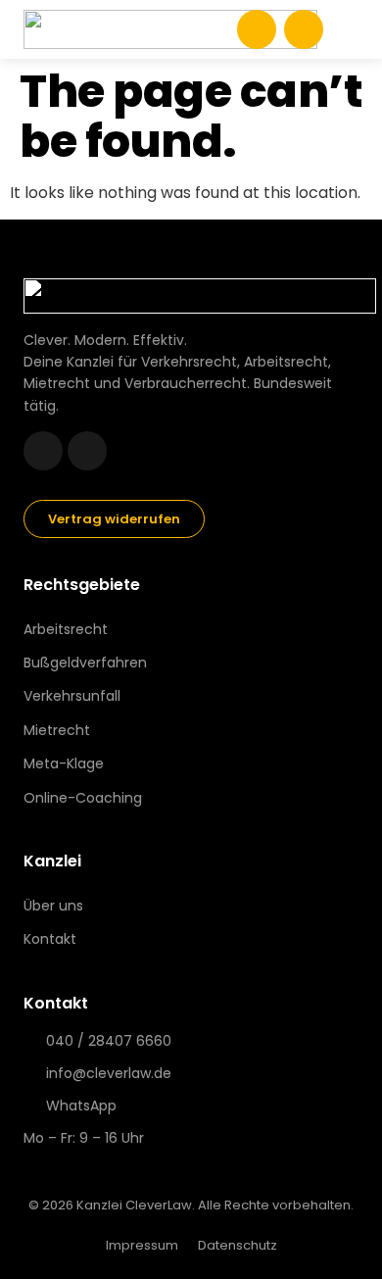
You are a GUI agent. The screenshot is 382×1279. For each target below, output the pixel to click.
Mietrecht (57, 730)
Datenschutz (237, 1245)
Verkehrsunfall (72, 696)
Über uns (53, 905)
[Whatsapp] (43, 450)
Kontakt (50, 939)
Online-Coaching (83, 798)
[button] (344, 30)
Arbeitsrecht (66, 629)
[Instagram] (87, 450)
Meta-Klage (64, 763)
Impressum (142, 1245)
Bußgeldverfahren (85, 662)
